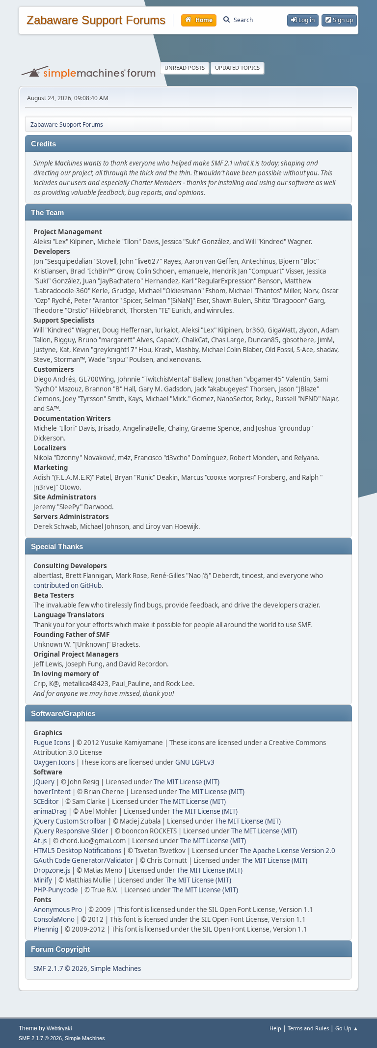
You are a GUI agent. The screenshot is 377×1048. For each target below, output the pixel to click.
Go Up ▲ (346, 1028)
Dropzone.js (51, 870)
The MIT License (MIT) (186, 781)
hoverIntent (52, 791)
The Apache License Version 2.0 (287, 850)
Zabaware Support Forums (96, 20)
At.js (40, 840)
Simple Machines (116, 968)
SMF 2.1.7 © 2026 (60, 968)
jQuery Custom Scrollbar (70, 821)
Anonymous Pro (57, 909)
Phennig (45, 929)
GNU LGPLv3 (195, 762)
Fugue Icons (51, 742)
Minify (42, 880)
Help (275, 1028)
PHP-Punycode (55, 889)
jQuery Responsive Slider (70, 831)
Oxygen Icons (54, 762)
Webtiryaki (59, 1028)
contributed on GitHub (67, 585)
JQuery (43, 781)
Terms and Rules (308, 1028)
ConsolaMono (54, 919)
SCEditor (46, 801)
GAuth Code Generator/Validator (83, 860)
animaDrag (50, 811)
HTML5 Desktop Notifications (77, 850)
